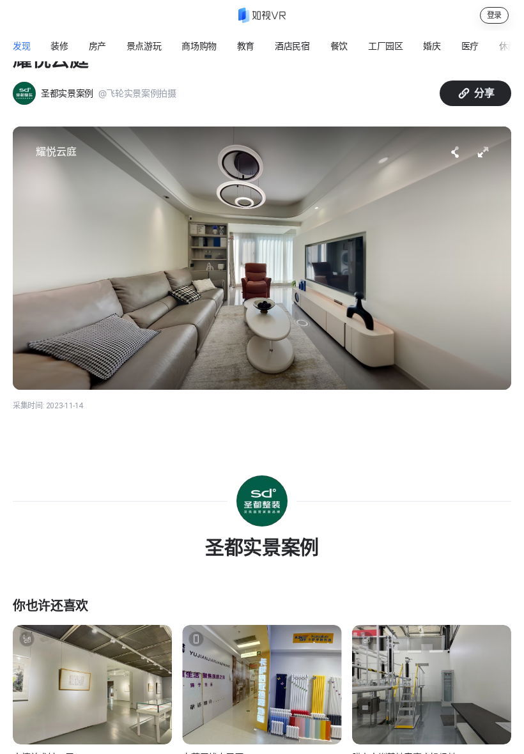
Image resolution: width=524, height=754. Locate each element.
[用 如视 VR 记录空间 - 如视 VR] (262, 15)
